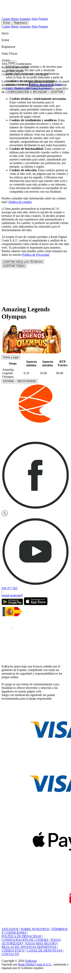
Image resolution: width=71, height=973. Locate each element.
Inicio (5, 33)
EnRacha (31, 960)
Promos (43, 18)
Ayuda (6, 60)
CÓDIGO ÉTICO (13, 950)
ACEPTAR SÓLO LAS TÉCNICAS (23, 261)
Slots (35, 18)
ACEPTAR (57, 91)
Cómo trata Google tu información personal (34, 86)
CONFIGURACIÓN (18, 91)
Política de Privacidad (35, 254)
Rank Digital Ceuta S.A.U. (35, 964)
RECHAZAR (40, 91)
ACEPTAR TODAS (14, 265)
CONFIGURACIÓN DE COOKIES (25, 939)
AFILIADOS (10, 929)
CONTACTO (10, 954)
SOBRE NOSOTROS (35, 929)
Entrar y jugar (11, 357)
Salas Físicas (10, 53)
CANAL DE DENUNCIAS (44, 950)
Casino (6, 18)
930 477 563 (9, 588)
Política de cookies (20, 202)
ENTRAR (8, 381)
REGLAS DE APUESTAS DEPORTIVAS (29, 947)
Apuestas (25, 18)
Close (11, 62)
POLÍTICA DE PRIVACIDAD (21, 936)
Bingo (15, 18)
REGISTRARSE (27, 381)
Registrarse (20, 22)
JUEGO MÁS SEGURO (41, 943)
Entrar (6, 22)
